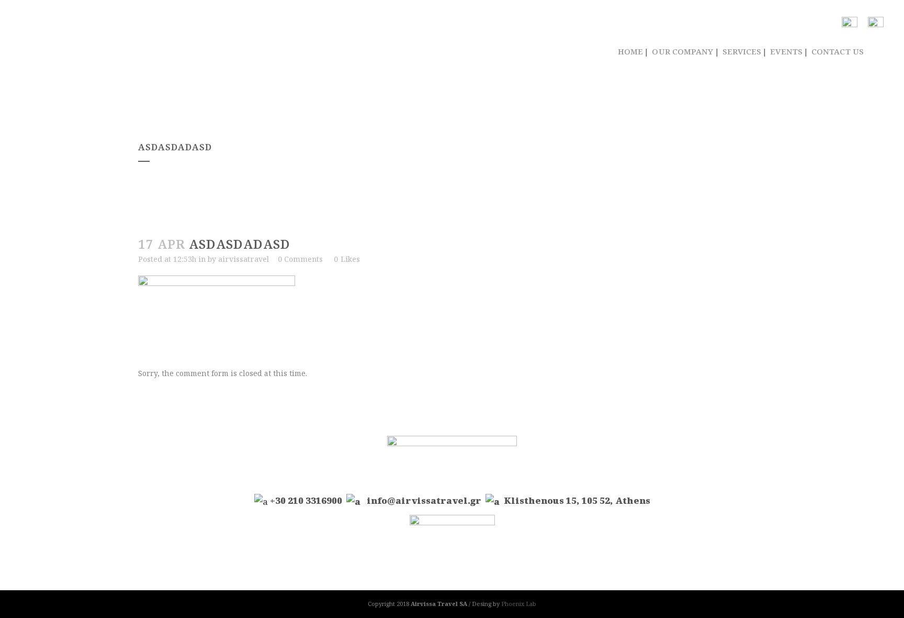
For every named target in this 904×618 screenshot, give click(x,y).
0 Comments (300, 259)
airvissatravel (243, 259)
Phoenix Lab (518, 604)
